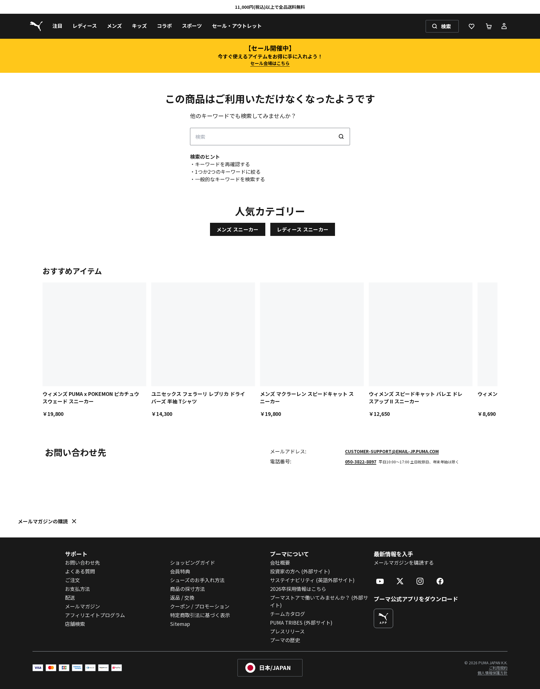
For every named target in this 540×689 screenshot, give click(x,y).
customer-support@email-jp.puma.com (392, 451)
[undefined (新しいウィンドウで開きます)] (383, 618)
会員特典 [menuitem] (180, 571)
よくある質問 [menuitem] (80, 571)
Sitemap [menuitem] (180, 623)
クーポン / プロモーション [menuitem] (199, 606)
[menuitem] (58, 26)
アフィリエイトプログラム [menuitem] (95, 615)
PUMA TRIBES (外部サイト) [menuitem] (301, 622)
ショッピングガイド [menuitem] (192, 562)
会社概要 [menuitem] (280, 562)
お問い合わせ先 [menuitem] (82, 562)
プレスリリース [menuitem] (287, 631)
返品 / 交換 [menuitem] (182, 597)
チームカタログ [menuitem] (287, 613)
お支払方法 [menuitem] (77, 588)
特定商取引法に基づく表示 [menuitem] (200, 615)
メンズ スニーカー (238, 229)
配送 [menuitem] (70, 597)
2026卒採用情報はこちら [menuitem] (298, 588)
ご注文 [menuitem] (72, 580)
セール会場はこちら (270, 63)
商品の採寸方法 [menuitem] (187, 588)
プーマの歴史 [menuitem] (285, 640)
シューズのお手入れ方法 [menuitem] (197, 580)
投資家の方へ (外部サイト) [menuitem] (300, 571)
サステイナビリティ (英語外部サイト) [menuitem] (312, 580)
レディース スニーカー (303, 229)
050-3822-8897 (360, 461)
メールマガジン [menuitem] (82, 606)
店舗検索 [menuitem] (75, 623)
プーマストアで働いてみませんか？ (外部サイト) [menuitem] (319, 601)
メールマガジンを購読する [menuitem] (404, 562)
